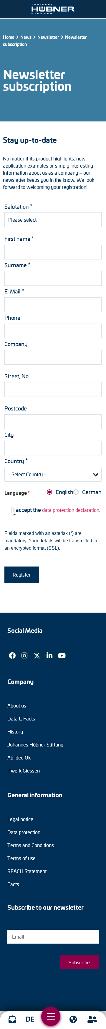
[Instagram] (24, 655)
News (26, 37)
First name (19, 239)
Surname (17, 265)
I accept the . (56, 513)
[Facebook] (12, 655)
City (9, 435)
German (92, 492)
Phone (12, 318)
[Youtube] (62, 655)
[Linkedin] (49, 655)
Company (16, 344)
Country (16, 461)
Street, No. (17, 376)
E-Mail (14, 291)
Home (8, 37)
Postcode (15, 408)
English (64, 492)
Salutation (18, 206)
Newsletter (48, 37)
